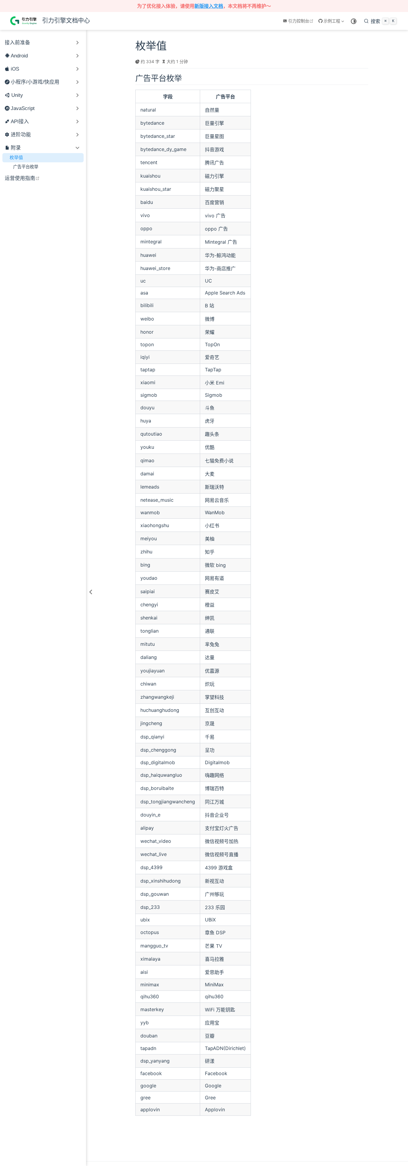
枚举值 (16, 157)
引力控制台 (301, 20)
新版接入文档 (208, 6)
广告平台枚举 (25, 166)
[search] (380, 21)
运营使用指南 (44, 178)
